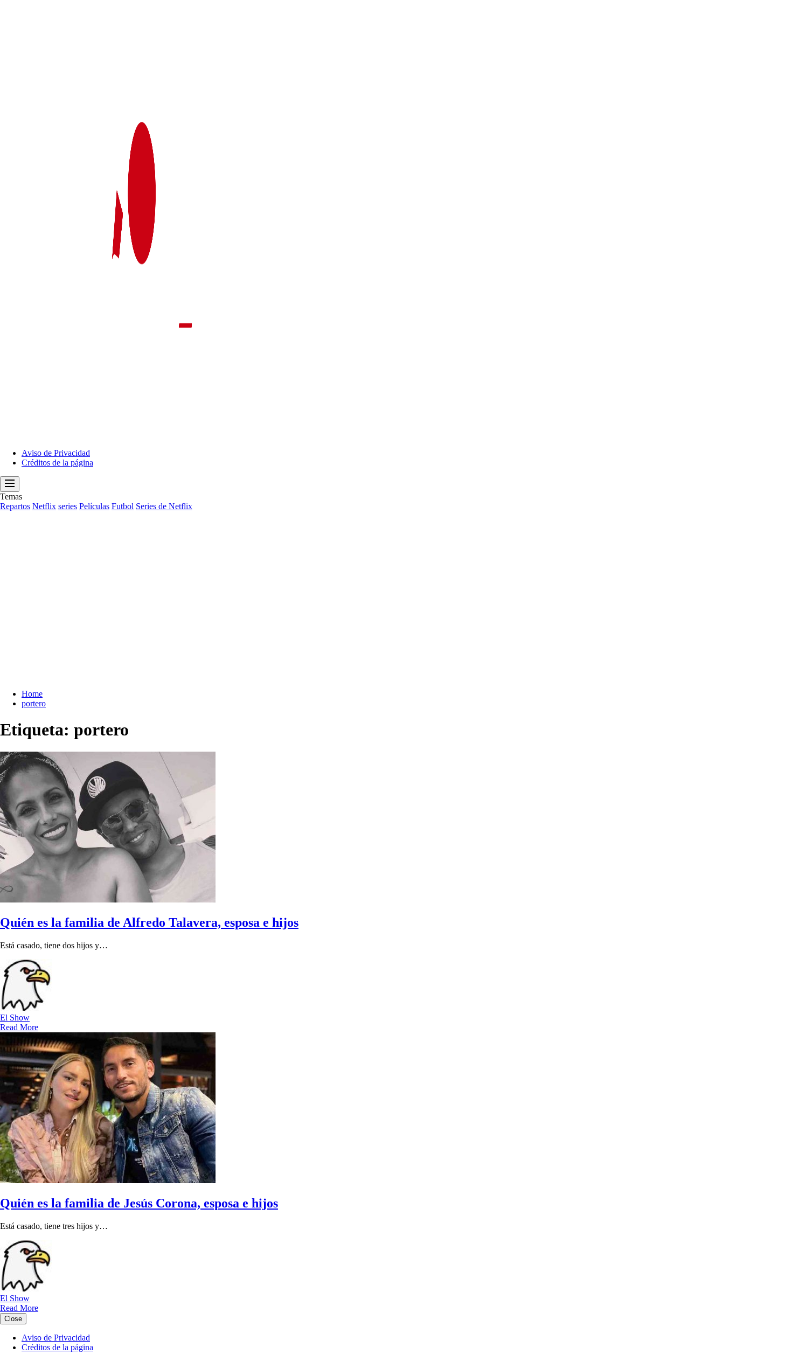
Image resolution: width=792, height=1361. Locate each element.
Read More (19, 1027)
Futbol (123, 506)
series (67, 506)
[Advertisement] (396, 592)
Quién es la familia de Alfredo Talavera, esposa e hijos (149, 922)
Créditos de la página (57, 462)
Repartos (15, 506)
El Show (15, 1017)
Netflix (44, 506)
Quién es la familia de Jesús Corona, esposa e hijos (139, 1203)
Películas (94, 506)
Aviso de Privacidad (56, 452)
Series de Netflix (164, 506)
